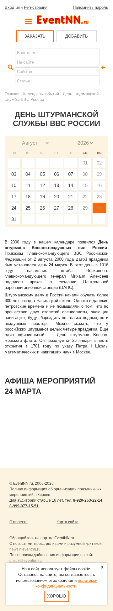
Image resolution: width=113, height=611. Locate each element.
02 (99, 162)
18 (27, 196)
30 (99, 208)
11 (28, 185)
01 (85, 162)
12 (42, 185)
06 (56, 174)
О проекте (18, 522)
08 (85, 174)
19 (42, 196)
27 (56, 208)
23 (99, 196)
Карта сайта (67, 522)
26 (42, 208)
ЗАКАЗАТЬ (35, 36)
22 (85, 196)
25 (27, 208)
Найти (9, 67)
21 (70, 196)
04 (27, 174)
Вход (9, 7)
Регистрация (35, 7)
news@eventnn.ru (24, 549)
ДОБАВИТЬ (76, 36)
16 (99, 185)
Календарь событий (41, 94)
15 (85, 185)
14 (70, 185)
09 (99, 174)
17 (13, 196)
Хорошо (56, 596)
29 (85, 208)
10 (13, 185)
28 (70, 208)
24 (13, 208)
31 (13, 219)
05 (42, 174)
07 (70, 174)
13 (56, 185)
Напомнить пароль (90, 7)
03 (13, 174)
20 (56, 196)
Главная (12, 94)
